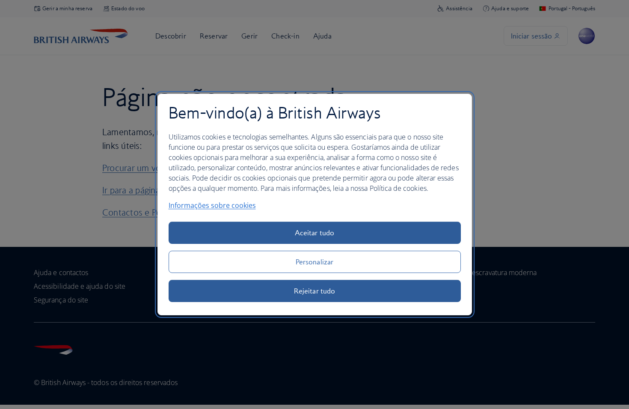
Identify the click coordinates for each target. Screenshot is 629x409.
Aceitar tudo (314, 232)
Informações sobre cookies (212, 205)
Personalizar (314, 262)
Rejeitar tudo (314, 291)
